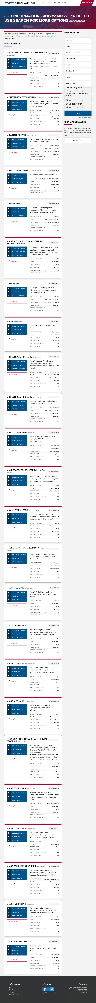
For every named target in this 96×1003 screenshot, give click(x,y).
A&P (15, 321)
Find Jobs (45, 3)
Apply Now (13, 72)
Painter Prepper (22, 135)
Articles (11, 992)
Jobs (10, 988)
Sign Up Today (78, 140)
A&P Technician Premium (27, 866)
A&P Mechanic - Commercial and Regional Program (25, 242)
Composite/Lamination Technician (27, 53)
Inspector (19, 203)
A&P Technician (22, 625)
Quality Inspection (24, 510)
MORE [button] (74, 3)
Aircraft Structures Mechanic (27, 471)
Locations (83, 992)
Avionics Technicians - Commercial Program (27, 740)
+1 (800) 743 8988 (80, 990)
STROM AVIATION (25, 2)
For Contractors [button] (60, 3)
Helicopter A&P (22, 432)
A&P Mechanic (21, 588)
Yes (77, 91)
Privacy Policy (14, 994)
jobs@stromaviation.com (78, 988)
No (83, 91)
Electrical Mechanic (25, 357)
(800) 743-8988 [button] (87, 3)
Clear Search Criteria (84, 118)
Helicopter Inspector (25, 170)
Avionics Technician (24, 942)
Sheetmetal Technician (26, 97)
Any (70, 91)
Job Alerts (12, 990)
